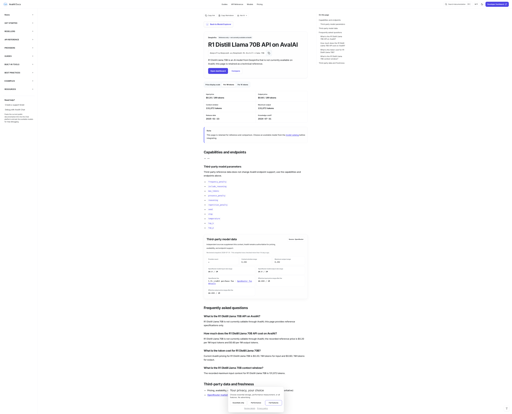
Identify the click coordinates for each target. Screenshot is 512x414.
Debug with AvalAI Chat (15, 110)
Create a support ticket (14, 105)
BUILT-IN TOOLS (12, 64)
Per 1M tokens (228, 85)
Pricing (260, 4)
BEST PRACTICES (12, 72)
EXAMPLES (10, 81)
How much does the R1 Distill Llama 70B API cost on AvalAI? (332, 44)
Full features (273, 403)
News (7, 15)
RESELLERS (10, 31)
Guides (224, 4)
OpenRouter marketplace (220, 395)
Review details (249, 408)
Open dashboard (218, 71)
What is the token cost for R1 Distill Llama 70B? (332, 51)
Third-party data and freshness (332, 63)
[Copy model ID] (269, 53)
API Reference (237, 4)
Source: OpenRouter (296, 239)
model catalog (292, 135)
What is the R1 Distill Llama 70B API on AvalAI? (331, 37)
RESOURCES (10, 89)
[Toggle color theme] (482, 4)
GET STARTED (11, 23)
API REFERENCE (12, 39)
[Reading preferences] (507, 408)
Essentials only (238, 403)
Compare (236, 71)
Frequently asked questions (330, 32)
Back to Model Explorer (220, 24)
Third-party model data (328, 28)
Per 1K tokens (243, 85)
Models (250, 4)
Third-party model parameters (332, 24)
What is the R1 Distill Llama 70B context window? (331, 57)
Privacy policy (262, 408)
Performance (256, 403)
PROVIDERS (10, 48)
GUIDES (8, 56)
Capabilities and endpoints (330, 20)
